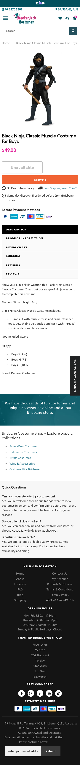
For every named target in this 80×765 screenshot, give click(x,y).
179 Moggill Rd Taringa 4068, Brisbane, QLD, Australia (40, 723)
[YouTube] (49, 693)
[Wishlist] (60, 18)
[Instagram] (31, 693)
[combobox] (40, 31)
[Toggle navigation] (5, 18)
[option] (40, 3)
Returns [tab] (13, 265)
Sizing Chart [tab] (17, 247)
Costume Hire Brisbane (24, 469)
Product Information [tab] (24, 238)
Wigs (12, 463)
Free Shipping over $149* (60, 188)
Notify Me (40, 179)
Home (6, 43)
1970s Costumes (20, 458)
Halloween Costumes (23, 452)
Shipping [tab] (13, 256)
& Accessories (25, 463)
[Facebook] (21, 693)
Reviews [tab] (12, 274)
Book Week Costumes (23, 446)
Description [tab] (16, 229)
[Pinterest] (40, 693)
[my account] (67, 18)
